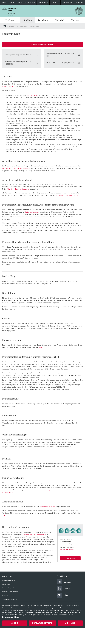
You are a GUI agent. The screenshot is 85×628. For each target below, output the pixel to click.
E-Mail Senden (70, 558)
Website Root (5, 26)
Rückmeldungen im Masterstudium (34, 535)
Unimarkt (5, 595)
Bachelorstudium (22, 26)
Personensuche (67, 2)
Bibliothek (60, 20)
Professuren (11, 20)
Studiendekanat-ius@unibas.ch (19, 189)
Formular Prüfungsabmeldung (67, 195)
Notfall (20, 2)
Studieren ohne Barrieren (10, 591)
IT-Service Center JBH (9, 580)
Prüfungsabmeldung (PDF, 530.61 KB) (18, 55)
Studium (28, 20)
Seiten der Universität (47, 507)
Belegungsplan (8, 86)
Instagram (67, 582)
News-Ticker (6, 584)
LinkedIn (67, 588)
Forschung (43, 20)
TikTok (66, 595)
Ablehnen (14, 623)
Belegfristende (8, 492)
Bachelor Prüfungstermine (42, 44)
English (4, 2)
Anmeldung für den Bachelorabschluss (16, 168)
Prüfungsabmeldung (32, 212)
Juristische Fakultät (11, 14)
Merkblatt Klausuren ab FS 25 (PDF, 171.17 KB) (61, 55)
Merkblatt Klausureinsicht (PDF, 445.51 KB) (61, 63)
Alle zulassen (70, 623)
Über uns (75, 20)
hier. (40, 347)
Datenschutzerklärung (10, 617)
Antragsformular (51, 490)
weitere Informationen (67, 550)
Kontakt (12, 2)
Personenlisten (43, 2)
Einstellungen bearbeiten (42, 623)
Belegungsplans (32, 95)
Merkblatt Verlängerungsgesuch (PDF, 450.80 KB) (18, 63)
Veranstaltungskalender (9, 588)
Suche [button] (78, 2)
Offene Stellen (30, 2)
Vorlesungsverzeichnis (9, 599)
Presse (53, 2)
